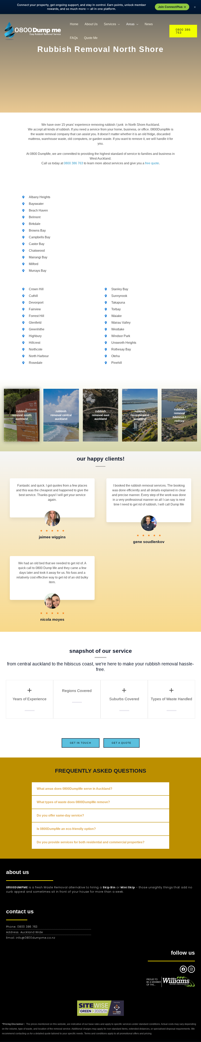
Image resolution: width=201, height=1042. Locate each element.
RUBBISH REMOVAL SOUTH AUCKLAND (21, 414)
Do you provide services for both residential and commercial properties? (90, 842)
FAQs (74, 38)
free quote (152, 163)
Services (110, 24)
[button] (183, 31)
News (149, 24)
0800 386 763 (73, 163)
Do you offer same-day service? (60, 815)
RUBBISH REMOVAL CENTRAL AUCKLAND (61, 414)
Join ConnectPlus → (172, 7)
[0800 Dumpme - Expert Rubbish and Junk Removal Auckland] (33, 30)
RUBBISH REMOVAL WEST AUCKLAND (140, 414)
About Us (91, 24)
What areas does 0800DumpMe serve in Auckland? (74, 788)
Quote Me (91, 38)
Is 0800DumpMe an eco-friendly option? (66, 828)
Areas (130, 24)
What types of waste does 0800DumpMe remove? (73, 802)
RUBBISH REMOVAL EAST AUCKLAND (100, 414)
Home (74, 24)
